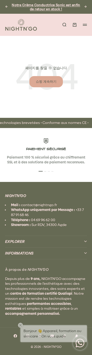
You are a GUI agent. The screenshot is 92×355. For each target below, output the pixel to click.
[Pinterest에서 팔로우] (40, 336)
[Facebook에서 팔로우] (15, 336)
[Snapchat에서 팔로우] (77, 336)
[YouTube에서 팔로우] (52, 336)
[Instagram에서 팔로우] (28, 336)
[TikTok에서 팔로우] (64, 336)
